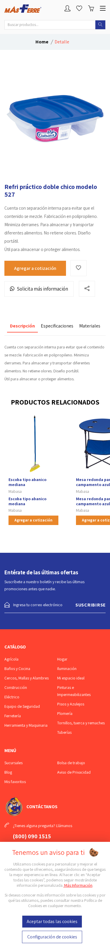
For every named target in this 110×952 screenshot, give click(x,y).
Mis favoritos (15, 781)
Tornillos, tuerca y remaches (81, 723)
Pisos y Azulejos (70, 704)
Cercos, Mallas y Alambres (26, 678)
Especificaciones (57, 326)
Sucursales (13, 762)
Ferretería (12, 715)
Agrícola (11, 659)
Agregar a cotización (35, 268)
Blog (8, 772)
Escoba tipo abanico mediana (27, 482)
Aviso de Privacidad (74, 772)
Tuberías (64, 732)
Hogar (62, 659)
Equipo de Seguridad (22, 706)
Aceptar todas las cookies (52, 921)
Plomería (64, 713)
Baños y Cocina (17, 668)
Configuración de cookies (52, 937)
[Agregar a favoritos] (78, 268)
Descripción (22, 326)
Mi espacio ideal (70, 678)
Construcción (15, 687)
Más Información (77, 885)
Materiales (89, 326)
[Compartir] (87, 289)
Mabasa (15, 491)
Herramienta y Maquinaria (26, 725)
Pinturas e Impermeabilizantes (74, 691)
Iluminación (67, 668)
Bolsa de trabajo (71, 762)
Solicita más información (42, 289)
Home (41, 42)
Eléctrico (11, 697)
